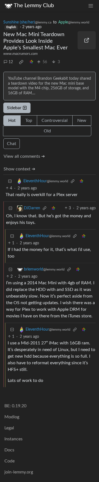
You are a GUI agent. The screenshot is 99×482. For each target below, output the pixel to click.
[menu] (91, 6)
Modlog (11, 417)
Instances (13, 439)
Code (9, 461)
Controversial (55, 120)
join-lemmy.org (18, 472)
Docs (9, 450)
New (81, 120)
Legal (9, 428)
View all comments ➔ (24, 156)
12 (11, 62)
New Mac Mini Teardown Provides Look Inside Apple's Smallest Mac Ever (35, 41)
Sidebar (14, 108)
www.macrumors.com (20, 54)
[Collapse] (10, 181)
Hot (12, 120)
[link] (21, 62)
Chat (11, 143)
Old (47, 131)
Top (28, 120)
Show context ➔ (19, 169)
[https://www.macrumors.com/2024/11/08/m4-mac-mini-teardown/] (87, 40)
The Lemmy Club (34, 5)
